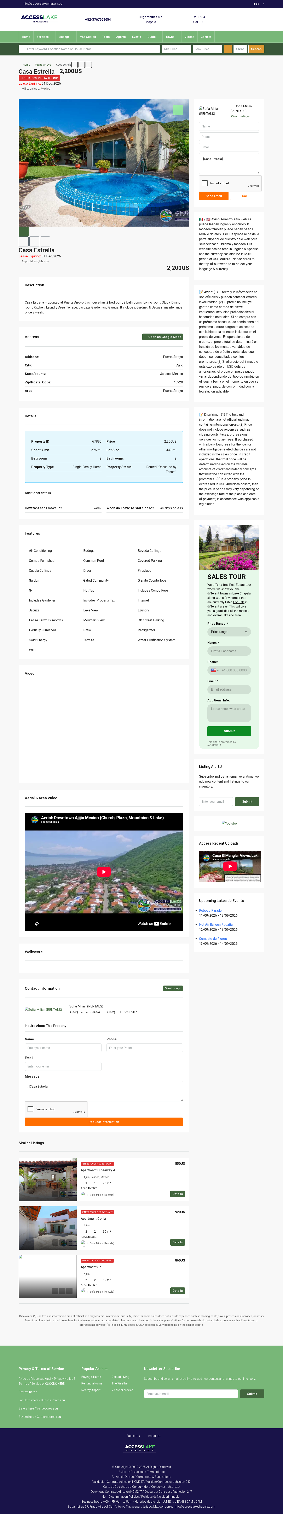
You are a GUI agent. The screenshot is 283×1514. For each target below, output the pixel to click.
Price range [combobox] (219, 632)
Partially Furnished (42, 630)
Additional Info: (218, 700)
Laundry (143, 610)
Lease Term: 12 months (46, 620)
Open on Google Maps (164, 337)
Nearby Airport (90, 1390)
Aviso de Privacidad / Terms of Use (141, 1471)
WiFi (32, 650)
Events (136, 36)
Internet (143, 600)
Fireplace (144, 571)
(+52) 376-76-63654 (85, 1012)
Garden (34, 580)
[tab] (178, 110)
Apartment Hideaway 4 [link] (98, 1170)
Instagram (154, 1435)
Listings (64, 36)
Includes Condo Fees (153, 590)
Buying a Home (91, 1376)
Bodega (88, 551)
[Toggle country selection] (215, 670)
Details (178, 1194)
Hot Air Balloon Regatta (216, 925)
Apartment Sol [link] (91, 1267)
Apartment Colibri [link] (94, 1219)
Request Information (104, 1122)
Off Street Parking (151, 620)
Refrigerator (146, 630)
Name (29, 1039)
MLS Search (88, 36)
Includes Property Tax (99, 600)
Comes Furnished (41, 561)
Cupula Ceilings (40, 571)
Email (29, 1058)
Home (26, 36)
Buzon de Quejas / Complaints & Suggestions (141, 1476)
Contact (206, 36)
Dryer (87, 571)
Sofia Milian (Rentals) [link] (102, 1194)
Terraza (88, 640)
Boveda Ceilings (149, 551)
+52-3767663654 (98, 20)
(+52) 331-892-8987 (122, 1012)
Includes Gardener (42, 600)
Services (43, 36)
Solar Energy (38, 640)
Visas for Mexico (122, 1390)
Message (32, 1076)
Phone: (212, 662)
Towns (170, 36)
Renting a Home (91, 1383)
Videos (189, 36)
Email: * (212, 681)
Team (106, 36)
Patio (87, 630)
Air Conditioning (40, 551)
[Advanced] (228, 49)
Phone (111, 1039)
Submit (247, 801)
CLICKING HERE (55, 1383)
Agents (121, 36)
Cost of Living (120, 1376)
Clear (240, 49)
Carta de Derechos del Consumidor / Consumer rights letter (141, 1486)
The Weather (120, 1383)
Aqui (48, 1378)
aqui (62, 1400)
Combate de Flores (213, 939)
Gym (32, 590)
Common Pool (93, 561)
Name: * (213, 643)
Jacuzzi (34, 610)
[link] (48, 1179)
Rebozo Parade (210, 910)
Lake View (90, 610)
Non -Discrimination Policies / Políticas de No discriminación (141, 1496)
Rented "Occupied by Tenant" (39, 78)
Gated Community (96, 580)
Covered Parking (150, 561)
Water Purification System (156, 640)
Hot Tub (88, 590)
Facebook (133, 1435)
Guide (152, 36)
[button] (74, 65)
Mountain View (94, 620)
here (32, 1392)
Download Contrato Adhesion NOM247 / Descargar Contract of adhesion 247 (141, 1491)
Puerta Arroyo (43, 64)
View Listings (173, 988)
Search (256, 49)
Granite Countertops (152, 580)
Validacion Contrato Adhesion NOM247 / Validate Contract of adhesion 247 (141, 1481)
